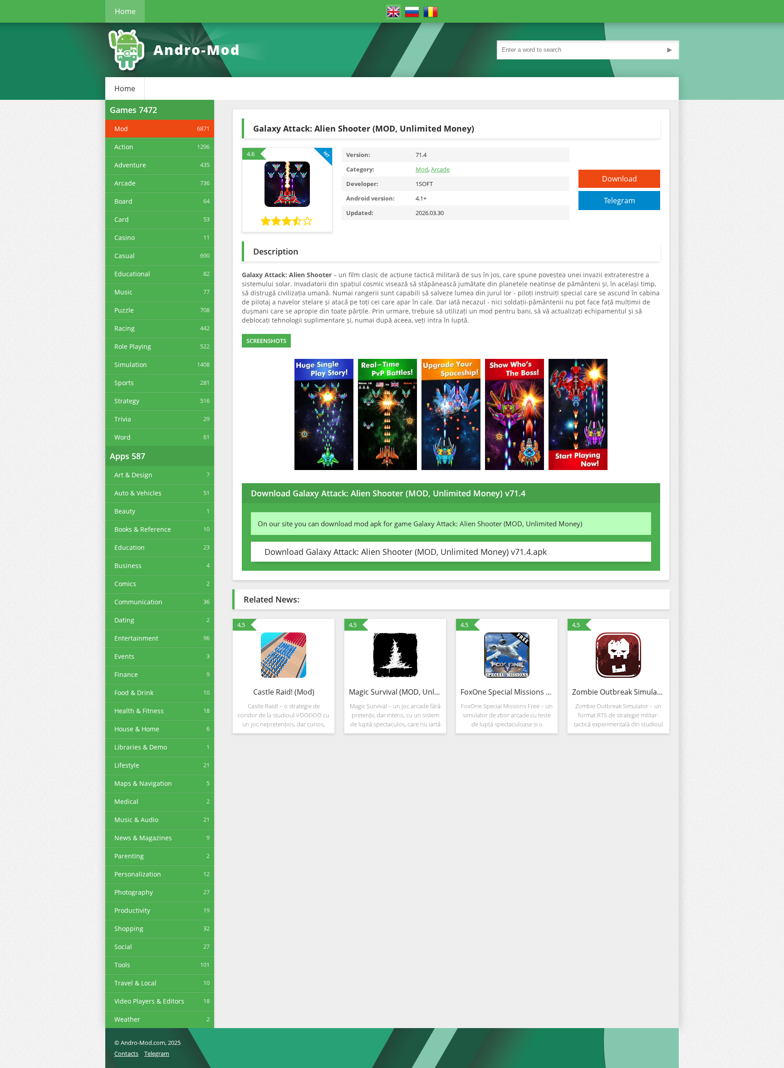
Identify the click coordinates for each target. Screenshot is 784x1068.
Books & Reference (142, 529)
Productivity (132, 910)
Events (124, 656)
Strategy (126, 401)
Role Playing (132, 346)
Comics (125, 583)
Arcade (125, 183)
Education (129, 547)
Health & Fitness (139, 710)
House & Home (136, 729)
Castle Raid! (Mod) (283, 692)
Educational (132, 273)
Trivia (122, 419)
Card (121, 219)
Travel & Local (135, 983)
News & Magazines (143, 837)
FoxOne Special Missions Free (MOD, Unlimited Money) (507, 692)
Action (123, 146)
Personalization (137, 874)
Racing (124, 328)
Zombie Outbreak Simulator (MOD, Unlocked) (618, 692)
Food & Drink (133, 692)
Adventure (130, 165)
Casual (124, 255)
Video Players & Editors (149, 1001)
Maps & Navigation (143, 783)
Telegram (619, 201)
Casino (124, 237)
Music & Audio (136, 819)
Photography (133, 892)
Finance (126, 674)
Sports (124, 382)
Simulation (130, 364)
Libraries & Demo (140, 747)
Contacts (126, 1053)
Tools (122, 964)
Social (123, 946)
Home (125, 11)
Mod (121, 128)
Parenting (129, 856)
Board (123, 201)
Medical (126, 801)
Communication (138, 602)
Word (122, 437)
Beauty (124, 511)
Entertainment (136, 638)
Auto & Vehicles (138, 493)
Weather (127, 1019)
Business (128, 565)
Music (123, 292)
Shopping (128, 928)
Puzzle (124, 310)
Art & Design (133, 474)
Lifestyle (126, 765)
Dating (124, 620)
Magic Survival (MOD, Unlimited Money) (395, 692)
